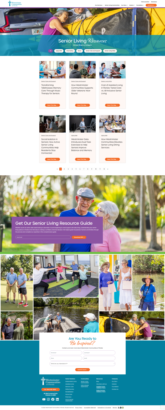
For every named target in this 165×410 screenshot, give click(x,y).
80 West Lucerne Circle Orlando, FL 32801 (50, 394)
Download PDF (78, 237)
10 (96, 169)
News (79, 51)
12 (105, 169)
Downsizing (70, 51)
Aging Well (59, 51)
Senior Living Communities (112, 5)
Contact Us (151, 5)
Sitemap (115, 407)
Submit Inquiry (82, 369)
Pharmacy (68, 397)
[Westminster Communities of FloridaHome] (15, 3)
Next (108, 169)
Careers (131, 5)
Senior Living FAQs (110, 51)
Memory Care (69, 386)
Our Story (123, 5)
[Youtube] (44, 399)
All (50, 51)
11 (101, 169)
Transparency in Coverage (104, 407)
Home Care (68, 394)
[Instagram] (48, 399)
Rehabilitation (69, 391)
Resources (154, 1)
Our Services (98, 5)
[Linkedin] (57, 399)
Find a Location (145, 1)
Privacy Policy (78, 407)
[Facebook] (53, 399)
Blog (97, 381)
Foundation (139, 5)
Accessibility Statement (90, 407)
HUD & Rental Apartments (69, 400)
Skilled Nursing (69, 389)
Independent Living (71, 381)
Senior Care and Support (93, 51)
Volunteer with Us (101, 384)
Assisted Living (69, 384)
